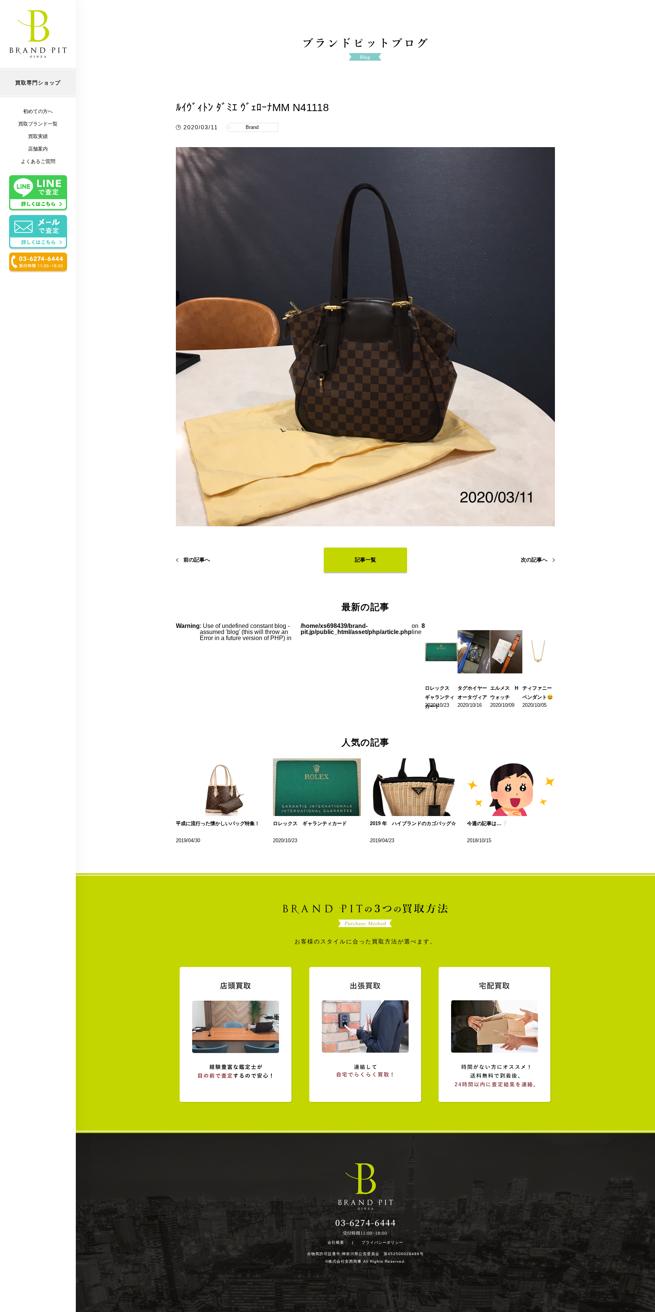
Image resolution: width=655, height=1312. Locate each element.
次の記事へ (534, 560)
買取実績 (38, 136)
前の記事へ (196, 560)
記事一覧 (365, 560)
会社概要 (336, 1243)
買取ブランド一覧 (38, 124)
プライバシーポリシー (382, 1243)
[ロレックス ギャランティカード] (317, 787)
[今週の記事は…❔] (511, 787)
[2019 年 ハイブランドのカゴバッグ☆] (414, 787)
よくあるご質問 (38, 161)
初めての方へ (38, 111)
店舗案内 (38, 149)
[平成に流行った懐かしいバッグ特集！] (220, 787)
